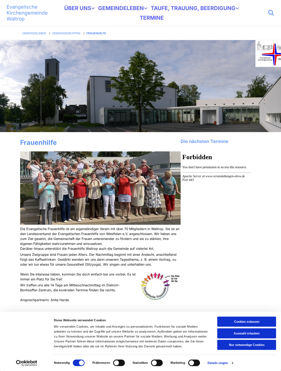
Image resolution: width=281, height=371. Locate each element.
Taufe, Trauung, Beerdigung (193, 8)
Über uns (77, 8)
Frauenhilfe (96, 33)
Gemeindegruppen (66, 33)
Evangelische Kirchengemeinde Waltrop (27, 13)
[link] (79, 8)
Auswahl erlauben (247, 333)
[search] (271, 13)
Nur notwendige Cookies (247, 345)
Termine (152, 18)
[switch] (119, 362)
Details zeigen (218, 363)
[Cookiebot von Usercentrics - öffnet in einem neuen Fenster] (27, 363)
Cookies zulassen (246, 321)
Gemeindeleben (121, 8)
